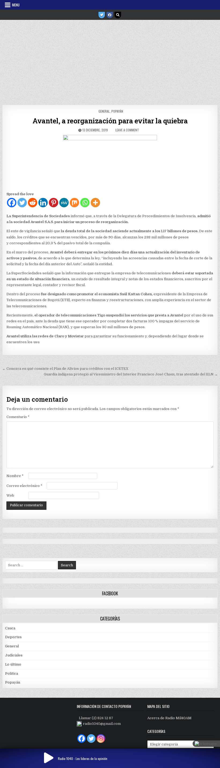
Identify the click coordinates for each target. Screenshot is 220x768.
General (104, 111)
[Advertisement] (110, 60)
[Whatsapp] (85, 202)
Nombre (15, 476)
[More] (95, 202)
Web (10, 495)
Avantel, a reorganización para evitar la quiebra (110, 120)
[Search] (118, 15)
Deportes (13, 637)
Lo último (13, 664)
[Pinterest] (53, 202)
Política (11, 673)
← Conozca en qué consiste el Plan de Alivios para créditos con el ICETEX (65, 369)
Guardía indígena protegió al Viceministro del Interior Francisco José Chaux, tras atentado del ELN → (131, 374)
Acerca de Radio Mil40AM (169, 718)
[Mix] (74, 202)
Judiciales (14, 655)
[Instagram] (101, 738)
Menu (16, 5)
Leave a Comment (127, 130)
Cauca (10, 628)
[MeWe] (64, 202)
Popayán (117, 111)
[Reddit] (32, 202)
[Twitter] (101, 15)
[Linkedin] (43, 202)
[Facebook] (110, 15)
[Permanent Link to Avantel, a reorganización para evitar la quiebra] (110, 162)
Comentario (18, 417)
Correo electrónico (24, 486)
